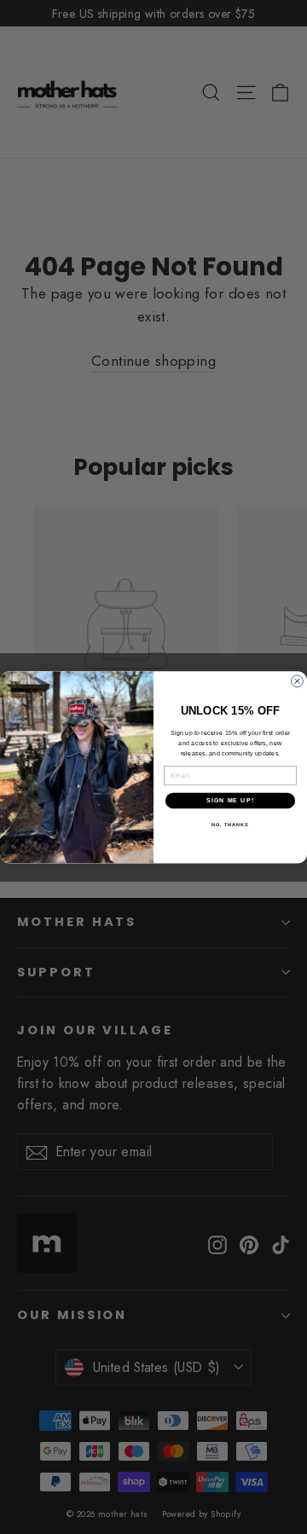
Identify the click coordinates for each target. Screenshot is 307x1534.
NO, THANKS (230, 823)
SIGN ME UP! (230, 799)
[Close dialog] (298, 681)
